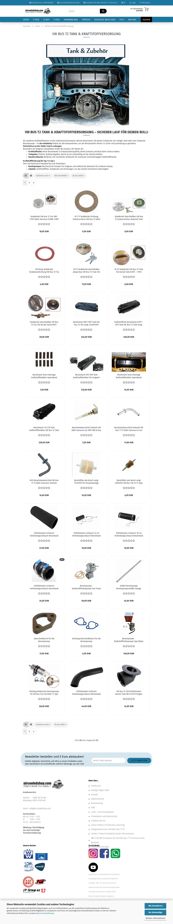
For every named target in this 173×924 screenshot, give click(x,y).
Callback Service (98, 821)
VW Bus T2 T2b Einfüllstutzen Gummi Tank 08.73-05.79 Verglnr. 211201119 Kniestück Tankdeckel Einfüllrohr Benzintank (128, 693)
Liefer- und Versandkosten (102, 812)
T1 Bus (36, 19)
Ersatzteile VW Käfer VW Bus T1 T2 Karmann (101, 3)
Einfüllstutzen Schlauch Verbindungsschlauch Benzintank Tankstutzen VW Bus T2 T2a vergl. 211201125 (44, 534)
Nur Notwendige (155, 912)
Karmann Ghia (71, 19)
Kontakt (94, 794)
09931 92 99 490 (39, 798)
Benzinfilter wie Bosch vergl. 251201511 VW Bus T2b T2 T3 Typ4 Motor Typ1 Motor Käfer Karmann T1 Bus (129, 481)
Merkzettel (145, 3)
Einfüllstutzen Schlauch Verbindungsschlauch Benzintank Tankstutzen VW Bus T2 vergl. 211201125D (86, 693)
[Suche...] (103, 11)
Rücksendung (97, 803)
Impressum (96, 786)
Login (133, 3)
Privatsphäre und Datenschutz (104, 816)
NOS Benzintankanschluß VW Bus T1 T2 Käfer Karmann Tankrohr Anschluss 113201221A (44, 481)
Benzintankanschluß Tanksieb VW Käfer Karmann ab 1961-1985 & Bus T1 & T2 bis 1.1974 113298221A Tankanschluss (86, 429)
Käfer (26, 19)
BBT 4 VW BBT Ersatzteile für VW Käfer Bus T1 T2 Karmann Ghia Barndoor (117, 840)
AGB (93, 807)
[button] (25, 175)
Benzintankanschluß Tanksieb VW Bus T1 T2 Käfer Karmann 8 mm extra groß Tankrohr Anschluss (128, 429)
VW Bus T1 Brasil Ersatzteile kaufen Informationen (112, 834)
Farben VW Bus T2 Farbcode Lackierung (107, 825)
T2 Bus (46, 19)
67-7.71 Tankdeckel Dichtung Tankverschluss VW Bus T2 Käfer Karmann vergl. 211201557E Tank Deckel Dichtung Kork (86, 218)
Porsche (86, 19)
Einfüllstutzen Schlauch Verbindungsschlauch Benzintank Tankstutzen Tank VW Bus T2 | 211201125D (44, 587)
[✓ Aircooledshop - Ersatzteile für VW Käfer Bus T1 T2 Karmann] (38, 11)
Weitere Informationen (155, 918)
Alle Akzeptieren (155, 906)
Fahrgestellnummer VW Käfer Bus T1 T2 (107, 829)
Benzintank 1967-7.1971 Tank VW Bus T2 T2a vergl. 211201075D (86, 323)
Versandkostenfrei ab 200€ (69, 3)
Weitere (132, 19)
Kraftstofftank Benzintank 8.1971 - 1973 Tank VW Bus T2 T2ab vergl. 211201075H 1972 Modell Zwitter (128, 323)
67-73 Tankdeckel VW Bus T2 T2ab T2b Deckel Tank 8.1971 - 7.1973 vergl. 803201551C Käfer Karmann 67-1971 (129, 270)
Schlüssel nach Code (104, 19)
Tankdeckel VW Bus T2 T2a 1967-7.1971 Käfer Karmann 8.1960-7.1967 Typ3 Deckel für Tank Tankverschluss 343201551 (44, 218)
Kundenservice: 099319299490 (42, 3)
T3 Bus (57, 19)
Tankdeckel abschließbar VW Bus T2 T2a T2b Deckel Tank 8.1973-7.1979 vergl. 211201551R (44, 323)
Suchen (146, 19)
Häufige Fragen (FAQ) (100, 790)
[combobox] (43, 175)
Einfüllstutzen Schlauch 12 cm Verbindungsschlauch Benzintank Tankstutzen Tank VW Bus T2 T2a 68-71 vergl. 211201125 (86, 534)
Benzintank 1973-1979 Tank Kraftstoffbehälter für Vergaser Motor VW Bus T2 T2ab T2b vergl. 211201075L (86, 376)
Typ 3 (121, 19)
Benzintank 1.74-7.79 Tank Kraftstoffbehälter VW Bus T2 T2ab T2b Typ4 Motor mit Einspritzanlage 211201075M (44, 429)
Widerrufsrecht (97, 799)
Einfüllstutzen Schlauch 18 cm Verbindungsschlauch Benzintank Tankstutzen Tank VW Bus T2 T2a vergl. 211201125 (128, 534)
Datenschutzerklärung (45, 913)
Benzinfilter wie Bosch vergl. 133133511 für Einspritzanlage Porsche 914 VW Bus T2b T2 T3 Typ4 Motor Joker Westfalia (86, 481)
